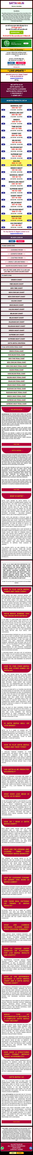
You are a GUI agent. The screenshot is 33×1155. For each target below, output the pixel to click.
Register (21, 63)
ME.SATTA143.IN (16, 85)
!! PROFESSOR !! (16, 93)
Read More (16, 444)
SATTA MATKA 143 (16, 87)
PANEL (29, 109)
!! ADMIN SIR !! (16, 95)
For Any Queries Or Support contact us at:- (16, 232)
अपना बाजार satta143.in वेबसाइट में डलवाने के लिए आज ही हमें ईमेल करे (16, 76)
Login (11, 63)
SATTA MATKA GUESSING (16, 89)
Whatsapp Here (16, 67)
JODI (3, 109)
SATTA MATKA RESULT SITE (16, 91)
